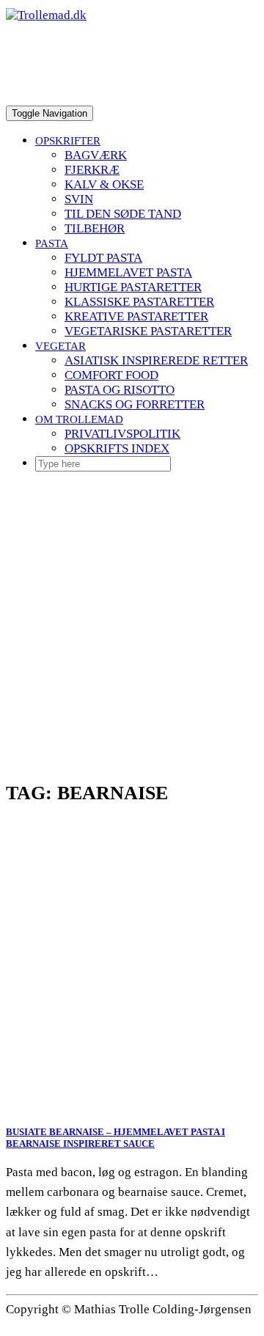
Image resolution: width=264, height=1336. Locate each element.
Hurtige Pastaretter (133, 287)
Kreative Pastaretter (136, 316)
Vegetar (60, 345)
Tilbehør (95, 228)
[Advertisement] (132, 616)
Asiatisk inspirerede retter (156, 360)
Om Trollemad (79, 419)
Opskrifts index (117, 448)
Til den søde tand (123, 214)
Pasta (51, 243)
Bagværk (96, 155)
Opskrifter (67, 140)
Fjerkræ (92, 170)
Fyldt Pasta (103, 258)
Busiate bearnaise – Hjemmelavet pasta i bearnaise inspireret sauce (115, 1137)
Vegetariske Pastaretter (148, 331)
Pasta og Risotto (120, 390)
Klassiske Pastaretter (139, 302)
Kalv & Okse (104, 184)
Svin (79, 199)
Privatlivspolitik (122, 434)
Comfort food (111, 375)
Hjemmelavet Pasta (128, 272)
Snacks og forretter (135, 404)
